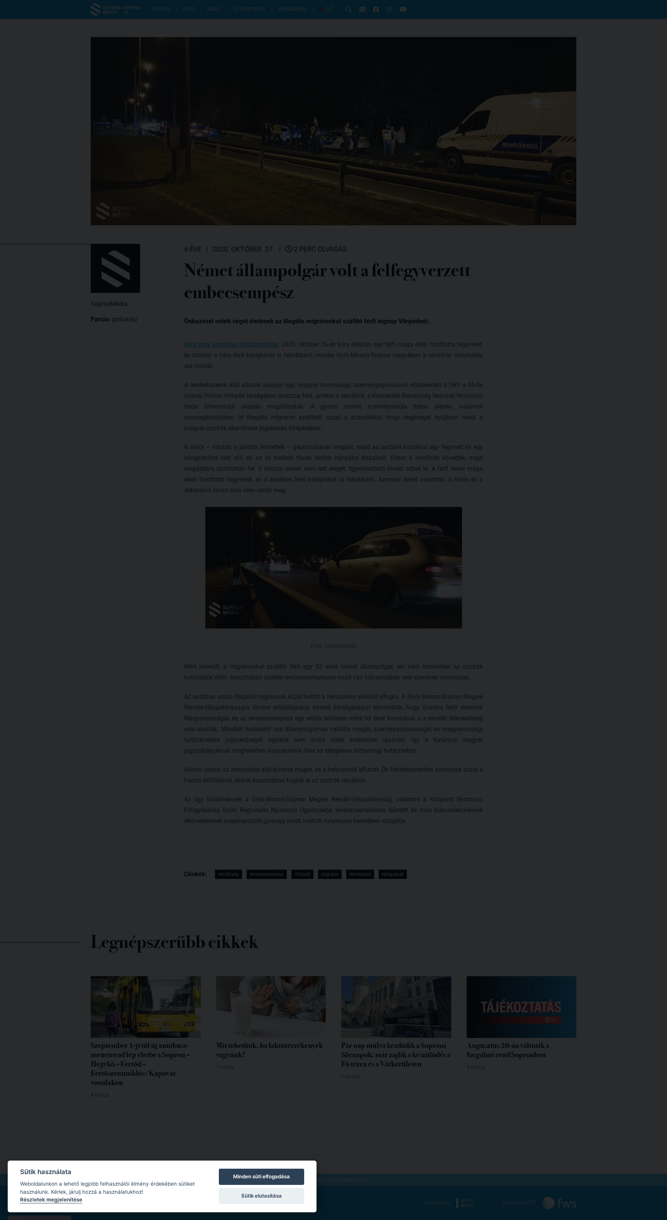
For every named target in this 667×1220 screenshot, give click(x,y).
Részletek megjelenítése (51, 1199)
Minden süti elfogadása (261, 1176)
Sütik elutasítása (261, 1196)
